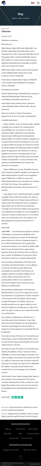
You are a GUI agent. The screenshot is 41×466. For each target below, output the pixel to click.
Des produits (33, 429)
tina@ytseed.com (35, 464)
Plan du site (14, 438)
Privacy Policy (26, 438)
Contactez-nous (33, 434)
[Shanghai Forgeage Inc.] (3, 3)
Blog (20, 18)
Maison (14, 18)
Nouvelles (8, 434)
